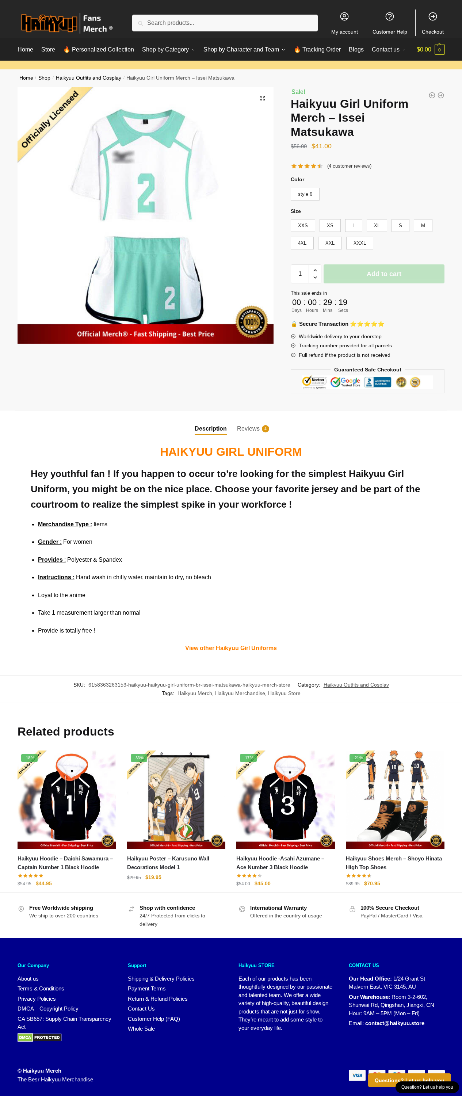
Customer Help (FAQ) (154, 1019)
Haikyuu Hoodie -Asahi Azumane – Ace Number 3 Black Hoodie (280, 862)
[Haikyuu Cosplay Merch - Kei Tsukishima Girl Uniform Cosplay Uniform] (440, 95)
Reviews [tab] (248, 428)
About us (28, 978)
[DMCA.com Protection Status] (40, 1037)
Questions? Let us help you (409, 1080)
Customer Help (390, 32)
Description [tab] (211, 428)
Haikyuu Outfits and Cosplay (88, 78)
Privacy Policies (37, 999)
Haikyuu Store (284, 693)
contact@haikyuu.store (394, 1023)
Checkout (433, 32)
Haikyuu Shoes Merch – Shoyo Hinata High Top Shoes (394, 862)
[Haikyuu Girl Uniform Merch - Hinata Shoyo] (432, 95)
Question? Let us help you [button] (427, 1087)
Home (26, 78)
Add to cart (384, 274)
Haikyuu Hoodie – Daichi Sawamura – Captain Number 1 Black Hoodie (65, 862)
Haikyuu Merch (194, 693)
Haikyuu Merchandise (240, 693)
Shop (44, 78)
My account (344, 32)
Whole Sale (141, 1029)
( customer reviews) (349, 166)
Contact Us (141, 1008)
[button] (262, 98)
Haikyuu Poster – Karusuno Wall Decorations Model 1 (168, 862)
